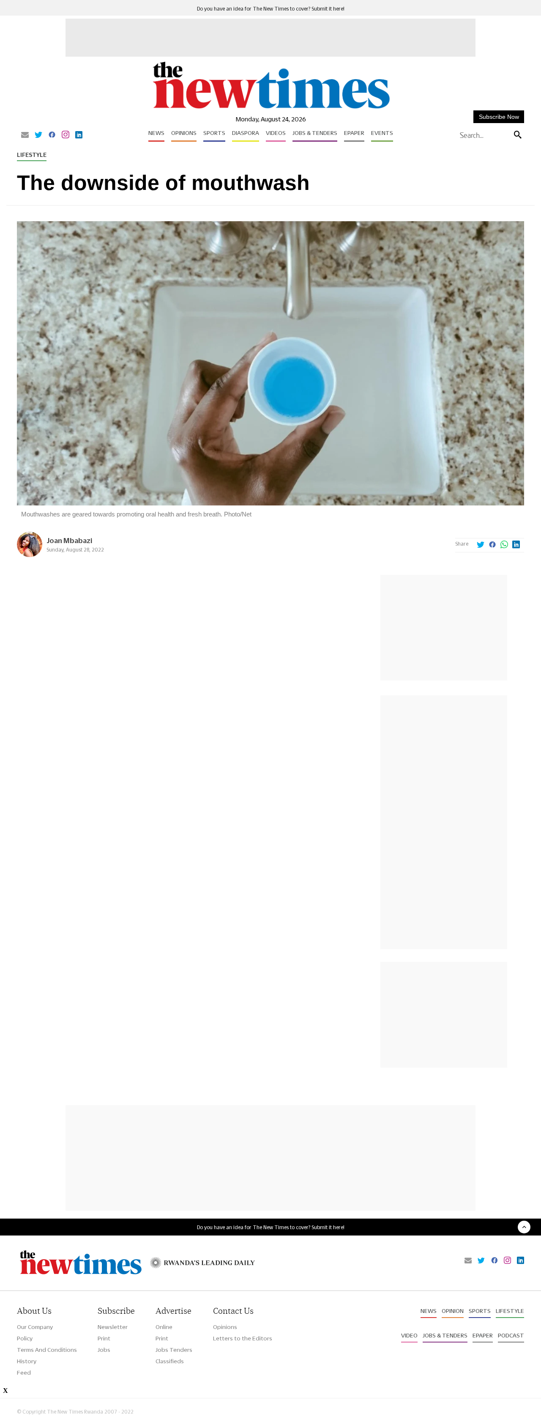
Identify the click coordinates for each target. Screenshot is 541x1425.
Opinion (453, 1310)
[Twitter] (38, 135)
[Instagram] (65, 135)
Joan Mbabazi (69, 540)
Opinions (184, 132)
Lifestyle (31, 154)
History (26, 1361)
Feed (24, 1372)
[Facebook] (52, 135)
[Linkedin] (78, 135)
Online (164, 1326)
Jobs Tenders (174, 1349)
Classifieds (170, 1361)
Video (409, 1335)
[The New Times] (270, 109)
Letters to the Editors (242, 1338)
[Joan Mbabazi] (29, 554)
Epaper (354, 132)
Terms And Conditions (47, 1349)
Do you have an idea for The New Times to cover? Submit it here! (270, 8)
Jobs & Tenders (314, 132)
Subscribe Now (499, 116)
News (156, 132)
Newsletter (113, 1326)
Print (104, 1338)
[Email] (25, 135)
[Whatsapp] (504, 545)
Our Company (35, 1326)
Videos (276, 132)
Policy (25, 1338)
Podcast (511, 1335)
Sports (214, 132)
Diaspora (245, 132)
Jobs (104, 1349)
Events (382, 132)
